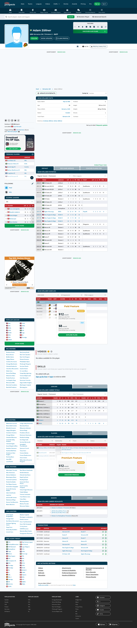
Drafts (56, 4)
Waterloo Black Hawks (26, 531)
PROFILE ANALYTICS (99, 46)
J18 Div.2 (60, 183)
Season (54, 498)
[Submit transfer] (105, 27)
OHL (9, 337)
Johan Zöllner (58, 121)
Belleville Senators (11, 428)
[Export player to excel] (90, 27)
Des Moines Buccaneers (12, 521)
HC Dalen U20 (66, 554)
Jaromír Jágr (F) (11, 167)
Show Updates (46, 38)
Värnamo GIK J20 (48, 189)
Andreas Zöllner (48, 121)
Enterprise (78, 616)
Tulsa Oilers (23, 499)
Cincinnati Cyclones (11, 479)
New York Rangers (25, 357)
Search (70, 17)
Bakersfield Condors (11, 426)
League (89, 498)
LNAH (23, 572)
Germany (7, 609)
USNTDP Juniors (24, 529)
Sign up (97, 4)
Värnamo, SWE (66, 109)
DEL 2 (9, 577)
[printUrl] (77, 46)
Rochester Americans (25, 435)
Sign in (104, 4)
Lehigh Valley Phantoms (26, 423)
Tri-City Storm (23, 526)
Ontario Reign (23, 430)
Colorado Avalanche (11, 366)
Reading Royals (24, 479)
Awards (74, 4)
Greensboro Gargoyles (12, 486)
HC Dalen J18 (47, 183)
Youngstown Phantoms (26, 533)
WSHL (59, 211)
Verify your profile (43, 585)
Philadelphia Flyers (25, 361)
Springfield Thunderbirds (23, 445)
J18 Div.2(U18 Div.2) (44, 411)
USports (24, 575)
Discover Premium (72, 475)
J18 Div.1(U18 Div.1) (44, 407)
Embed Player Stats (100, 165)
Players (54, 433)
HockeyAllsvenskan (13, 544)
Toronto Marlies (24, 453)
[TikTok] (18, 120)
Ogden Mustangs (49, 211)
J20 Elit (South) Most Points (59, 512)
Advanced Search (100, 17)
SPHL (9, 330)
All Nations (7, 611)
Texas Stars (23, 450)
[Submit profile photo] (102, 27)
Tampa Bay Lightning (25, 373)
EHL (9, 558)
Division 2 (48, 34)
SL (9, 572)
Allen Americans (10, 472)
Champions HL (12, 561)
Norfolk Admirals (24, 472)
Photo (76, 609)
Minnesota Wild (10, 382)
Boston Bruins (10, 354)
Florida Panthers (10, 378)
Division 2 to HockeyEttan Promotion (61, 516)
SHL (23, 330)
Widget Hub (78, 600)
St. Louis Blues (24, 371)
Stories (66, 4)
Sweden (68, 112)
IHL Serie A (25, 544)
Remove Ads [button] (124, 52)
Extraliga (24, 337)
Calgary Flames (10, 359)
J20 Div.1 (60, 189)
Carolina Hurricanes (11, 361)
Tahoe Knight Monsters (26, 490)
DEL (9, 575)
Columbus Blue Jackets (12, 368)
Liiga (23, 333)
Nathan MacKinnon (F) (14, 170)
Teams (30, 4)
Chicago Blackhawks (11, 364)
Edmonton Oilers (10, 375)
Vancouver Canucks (25, 380)
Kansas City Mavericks (12, 502)
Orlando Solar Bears (25, 475)
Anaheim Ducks (10, 352)
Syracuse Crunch (24, 448)
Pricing (83, 4)
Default (45, 168)
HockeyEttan (11, 549)
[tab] (45, 168)
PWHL (23, 584)
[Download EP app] (19, 143)
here (74, 585)
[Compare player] (98, 27)
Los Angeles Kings (11, 380)
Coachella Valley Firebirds (10, 440)
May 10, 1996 (66, 101)
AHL (9, 326)
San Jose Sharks (24, 366)
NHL (25, 160)
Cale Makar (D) (11, 160)
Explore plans (71, 335)
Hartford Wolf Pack (11, 450)
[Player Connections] (83, 27)
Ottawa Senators (24, 359)
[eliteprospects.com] (10, 4)
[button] (101, 11)
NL (22, 335)
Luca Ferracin (17, 126)
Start (37, 89)
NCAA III (24, 570)
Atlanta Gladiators (11, 475)
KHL (23, 328)
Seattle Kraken (24, 368)
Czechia (26, 167)
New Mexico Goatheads (26, 470)
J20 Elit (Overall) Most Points (59, 511)
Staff (90, 433)
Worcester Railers (24, 506)
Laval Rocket (9, 461)
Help (76, 604)
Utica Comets (23, 457)
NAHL (23, 326)
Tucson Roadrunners (25, 455)
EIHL (23, 549)
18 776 (86, 46)
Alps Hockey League (27, 542)
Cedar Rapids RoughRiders (9, 515)
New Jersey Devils (24, 352)
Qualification (86, 186)
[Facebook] (6, 120)
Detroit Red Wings (11, 373)
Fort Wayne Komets (11, 484)
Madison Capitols (24, 515)
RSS (76, 614)
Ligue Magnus (26, 547)
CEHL (23, 551)
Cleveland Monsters (11, 437)
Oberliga (10, 579)
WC (9, 582)
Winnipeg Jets (23, 387)
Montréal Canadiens (11, 385)
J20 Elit (60, 196)
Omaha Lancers (24, 519)
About (76, 602)
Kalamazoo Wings (11, 500)
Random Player (84, 17)
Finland (6, 607)
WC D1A (10, 584)
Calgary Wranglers (11, 430)
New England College (50, 215)
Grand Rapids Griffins (12, 446)
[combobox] (40, 17)
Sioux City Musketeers (26, 522)
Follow (34, 38)
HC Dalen (46, 199)
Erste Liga (24, 554)
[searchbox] (40, 17)
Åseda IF (46, 237)
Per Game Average (67, 168)
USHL (23, 323)
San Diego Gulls (24, 440)
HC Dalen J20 (47, 196)
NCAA (9, 333)
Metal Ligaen (11, 556)
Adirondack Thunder (11, 470)
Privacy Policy (78, 607)
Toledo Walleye (24, 492)
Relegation (86, 224)
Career (77, 618)
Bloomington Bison (11, 477)
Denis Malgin (13, 215)
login (51, 377)
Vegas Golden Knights (26, 382)
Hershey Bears (10, 457)
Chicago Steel (9, 518)
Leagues (39, 4)
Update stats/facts (47, 93)
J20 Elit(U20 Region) (44, 417)
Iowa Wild (8, 459)
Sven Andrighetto (15, 209)
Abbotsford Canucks (11, 423)
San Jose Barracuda (25, 442)
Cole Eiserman (20, 130)
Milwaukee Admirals (25, 428)
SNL (25, 173)
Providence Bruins (25, 433)
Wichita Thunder (24, 504)
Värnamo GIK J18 (48, 186)
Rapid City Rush (24, 477)
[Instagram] (12, 120)
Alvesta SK (47, 227)
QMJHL (10, 340)
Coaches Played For (94, 168)
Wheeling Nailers (24, 501)
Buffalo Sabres (10, 357)
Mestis (10, 554)
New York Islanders (25, 354)
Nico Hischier (13, 222)
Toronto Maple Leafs (25, 375)
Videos (47, 4)
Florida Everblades (11, 482)
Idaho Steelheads (10, 493)
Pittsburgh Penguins (25, 364)
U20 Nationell (12, 547)
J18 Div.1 (60, 192)
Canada (6, 602)
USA (6, 604)
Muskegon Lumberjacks (26, 517)
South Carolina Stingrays (24, 486)
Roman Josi (13, 219)
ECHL (25, 164)
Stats (22, 4)
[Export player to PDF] (94, 27)
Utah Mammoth (24, 378)
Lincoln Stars (9, 532)
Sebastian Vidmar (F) (13, 164)
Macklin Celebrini (15, 212)
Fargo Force (9, 527)
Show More (19, 225)
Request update (101, 125)
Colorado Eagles (10, 443)
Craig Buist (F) (11, 173)
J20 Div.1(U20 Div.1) (44, 414)
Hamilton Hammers (11, 448)
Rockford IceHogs (24, 437)
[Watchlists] (79, 27)
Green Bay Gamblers (11, 529)
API (76, 611)
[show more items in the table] (32, 177)
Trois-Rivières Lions (25, 497)
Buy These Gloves (18, 285)
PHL (23, 556)
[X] (9, 120)
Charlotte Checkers (11, 433)
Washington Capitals (25, 385)
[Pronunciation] (75, 27)
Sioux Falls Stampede (25, 524)
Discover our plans (90, 31)
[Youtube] (15, 120)
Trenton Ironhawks (25, 494)
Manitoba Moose (24, 426)
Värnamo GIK (38, 34)
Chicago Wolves (10, 435)
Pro (90, 4)
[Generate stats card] (86, 27)
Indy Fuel (8, 495)
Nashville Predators (11, 387)
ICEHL (10, 586)
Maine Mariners (10, 504)
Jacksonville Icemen (11, 497)
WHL (9, 335)
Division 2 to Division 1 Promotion (60, 508)
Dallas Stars (9, 371)
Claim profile (63, 38)
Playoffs (85, 211)
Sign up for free (41, 377)
